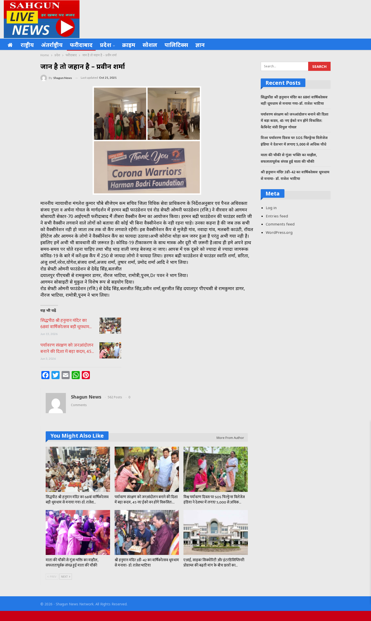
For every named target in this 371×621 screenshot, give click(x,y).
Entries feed (277, 215)
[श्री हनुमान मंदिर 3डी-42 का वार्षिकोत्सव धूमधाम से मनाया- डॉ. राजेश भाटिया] (147, 532)
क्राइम (128, 44)
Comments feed (280, 224)
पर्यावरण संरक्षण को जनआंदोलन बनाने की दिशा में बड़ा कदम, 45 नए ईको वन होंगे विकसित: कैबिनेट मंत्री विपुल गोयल (294, 120)
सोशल (150, 44)
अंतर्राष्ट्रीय (52, 44)
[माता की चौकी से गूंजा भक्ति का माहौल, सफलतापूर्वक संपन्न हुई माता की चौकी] (78, 532)
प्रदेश (105, 44)
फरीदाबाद (81, 44)
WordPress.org (279, 232)
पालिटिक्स (176, 44)
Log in (271, 207)
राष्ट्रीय (27, 44)
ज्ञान (200, 44)
